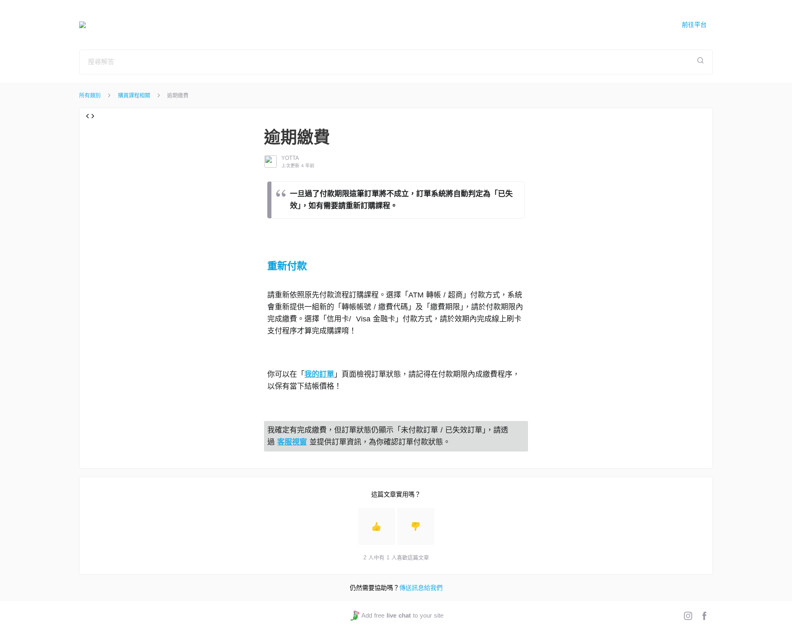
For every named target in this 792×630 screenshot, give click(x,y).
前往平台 (694, 24)
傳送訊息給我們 (421, 587)
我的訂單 (319, 374)
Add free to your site (402, 615)
